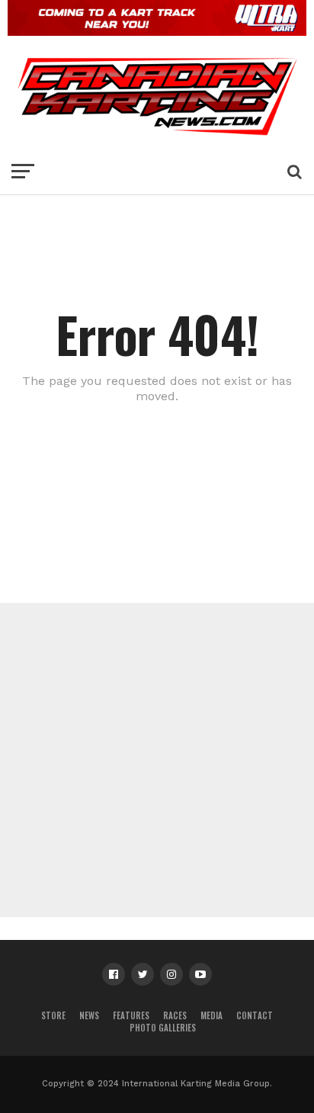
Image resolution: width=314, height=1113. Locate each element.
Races (175, 1015)
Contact (254, 1015)
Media (211, 1015)
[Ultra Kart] (157, 31)
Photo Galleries (163, 1028)
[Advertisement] (157, 760)
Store (53, 1015)
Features (131, 1015)
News (89, 1015)
